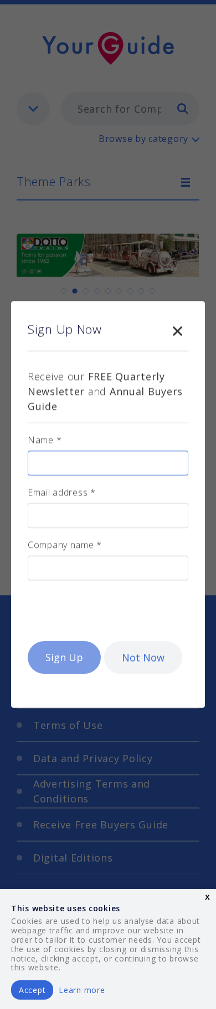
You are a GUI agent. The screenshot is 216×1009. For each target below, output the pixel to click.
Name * (44, 440)
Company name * (65, 544)
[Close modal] (177, 329)
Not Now (143, 657)
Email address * (62, 492)
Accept (32, 990)
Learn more (82, 990)
